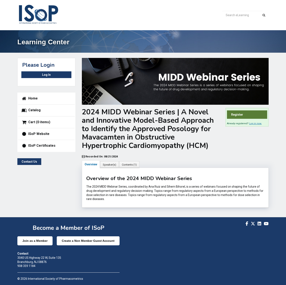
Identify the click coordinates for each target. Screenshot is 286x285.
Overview (91, 164)
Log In (46, 74)
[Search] (264, 15)
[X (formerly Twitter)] (253, 223)
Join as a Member (35, 240)
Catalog (34, 110)
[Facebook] (247, 223)
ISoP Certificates (41, 146)
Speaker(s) (109, 164)
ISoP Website (38, 134)
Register (237, 114)
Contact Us (29, 161)
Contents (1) (129, 164)
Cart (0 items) (38, 122)
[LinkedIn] (259, 223)
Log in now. (255, 123)
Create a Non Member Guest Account (88, 240)
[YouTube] (266, 223)
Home (32, 98)
